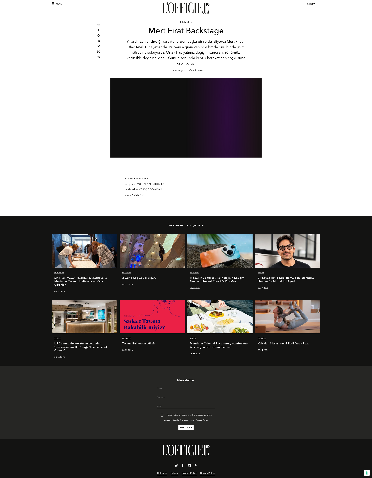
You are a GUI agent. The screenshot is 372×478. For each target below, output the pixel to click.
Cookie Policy (207, 473)
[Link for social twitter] (176, 466)
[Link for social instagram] (189, 466)
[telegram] (98, 57)
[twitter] (98, 46)
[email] (98, 25)
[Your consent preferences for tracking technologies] (367, 473)
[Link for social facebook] (182, 466)
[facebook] (98, 30)
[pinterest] (98, 36)
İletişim (174, 473)
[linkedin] (98, 41)
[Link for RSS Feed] (195, 465)
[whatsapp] (98, 52)
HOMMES (186, 22)
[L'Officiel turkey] (186, 8)
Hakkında (162, 473)
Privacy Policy (202, 420)
